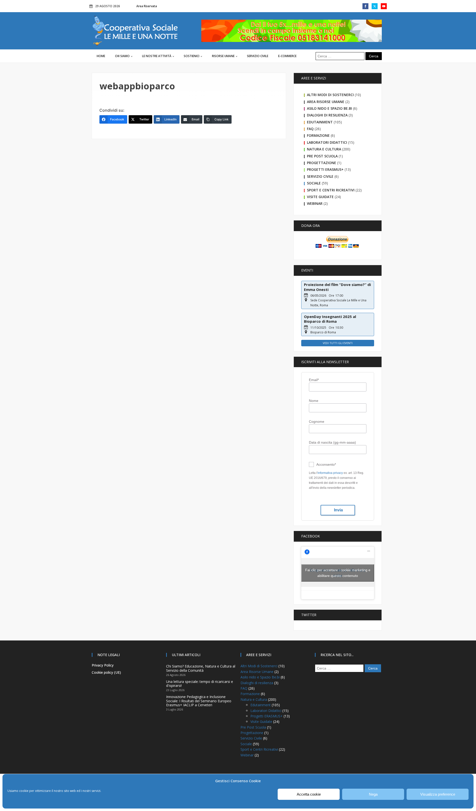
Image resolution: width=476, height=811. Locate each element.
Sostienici (191, 56)
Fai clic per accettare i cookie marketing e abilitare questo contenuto (337, 573)
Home (101, 56)
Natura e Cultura (324, 149)
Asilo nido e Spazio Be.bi (329, 108)
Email (314, 380)
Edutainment (320, 122)
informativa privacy (330, 473)
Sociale (314, 183)
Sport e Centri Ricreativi (331, 190)
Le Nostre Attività (156, 56)
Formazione (318, 135)
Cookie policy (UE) (106, 672)
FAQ (310, 128)
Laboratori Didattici (327, 142)
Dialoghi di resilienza (327, 115)
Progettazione (321, 162)
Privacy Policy (103, 665)
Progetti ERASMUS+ (325, 169)
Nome (313, 401)
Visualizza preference (437, 794)
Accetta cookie (309, 794)
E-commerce (287, 56)
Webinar (315, 203)
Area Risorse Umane (325, 101)
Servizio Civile (257, 56)
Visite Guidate (320, 196)
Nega (373, 794)
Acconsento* (326, 464)
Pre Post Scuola (322, 156)
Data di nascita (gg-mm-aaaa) (332, 442)
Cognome (316, 421)
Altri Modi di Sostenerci (330, 94)
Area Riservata (146, 6)
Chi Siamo (122, 56)
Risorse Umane (223, 56)
